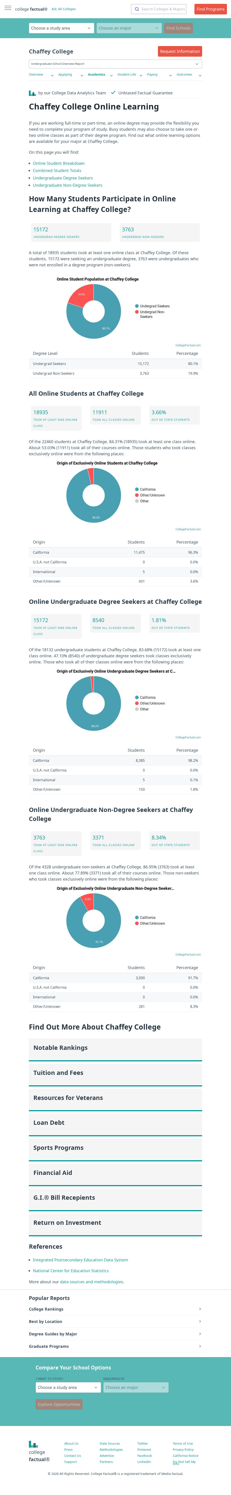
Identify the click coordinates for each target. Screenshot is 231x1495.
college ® (31, 9)
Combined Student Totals (57, 170)
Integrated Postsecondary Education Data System (80, 1259)
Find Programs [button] (211, 9)
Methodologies (111, 1449)
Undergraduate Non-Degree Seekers (67, 185)
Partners (106, 1462)
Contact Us (72, 1455)
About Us (71, 1443)
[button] (180, 51)
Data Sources (110, 1443)
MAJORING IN (113, 1378)
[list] (41, 74)
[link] (41, 74)
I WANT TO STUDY (49, 1378)
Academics (96, 74)
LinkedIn (144, 1462)
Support (70, 1462)
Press (68, 1449)
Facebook (144, 1455)
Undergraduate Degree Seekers (63, 178)
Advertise (107, 1455)
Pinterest (144, 1449)
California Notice (186, 1455)
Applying (65, 74)
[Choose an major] (129, 28)
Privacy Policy (183, 1449)
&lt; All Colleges (64, 9)
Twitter (142, 1443)
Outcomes (184, 74)
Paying (152, 74)
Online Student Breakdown (59, 163)
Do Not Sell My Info (184, 1463)
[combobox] (158, 9)
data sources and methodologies (91, 1281)
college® (39, 1455)
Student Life (127, 74)
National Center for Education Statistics (71, 1270)
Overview (36, 74)
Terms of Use (183, 1443)
